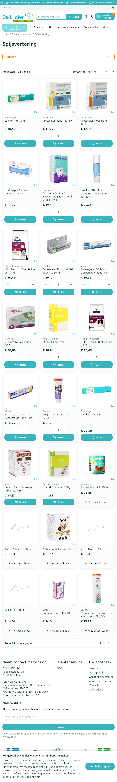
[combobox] (51, 17)
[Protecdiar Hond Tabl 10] (58, 96)
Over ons (94, 668)
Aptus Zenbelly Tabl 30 (18, 549)
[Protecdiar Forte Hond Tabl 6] (96, 96)
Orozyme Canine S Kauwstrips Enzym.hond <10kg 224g (57, 196)
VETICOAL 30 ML (91, 549)
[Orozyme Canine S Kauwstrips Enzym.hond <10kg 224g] (58, 169)
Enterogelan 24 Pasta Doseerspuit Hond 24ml (18, 416)
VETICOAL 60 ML (14, 610)
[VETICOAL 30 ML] (96, 527)
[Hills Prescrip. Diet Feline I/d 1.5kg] (20, 245)
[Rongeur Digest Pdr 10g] (58, 589)
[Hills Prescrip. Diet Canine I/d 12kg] (96, 317)
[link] (96, 643)
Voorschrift (96, 685)
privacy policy (9, 736)
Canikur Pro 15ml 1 (92, 414)
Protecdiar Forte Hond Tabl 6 (94, 122)
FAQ (59, 668)
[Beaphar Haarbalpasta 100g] (58, 390)
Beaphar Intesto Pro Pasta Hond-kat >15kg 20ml (96, 614)
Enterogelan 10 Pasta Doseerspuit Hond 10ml (95, 270)
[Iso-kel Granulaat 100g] (58, 463)
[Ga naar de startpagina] (17, 16)
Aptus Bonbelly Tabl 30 (57, 549)
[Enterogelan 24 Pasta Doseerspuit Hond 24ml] (20, 390)
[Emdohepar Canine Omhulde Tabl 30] (20, 169)
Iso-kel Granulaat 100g (56, 487)
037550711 (20, 681)
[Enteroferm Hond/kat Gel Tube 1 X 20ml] (58, 245)
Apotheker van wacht (102, 681)
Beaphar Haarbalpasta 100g (56, 416)
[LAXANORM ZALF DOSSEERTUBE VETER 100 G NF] (96, 169)
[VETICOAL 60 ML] (20, 589)
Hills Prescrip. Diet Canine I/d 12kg (96, 343)
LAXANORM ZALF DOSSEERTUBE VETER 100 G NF (94, 193)
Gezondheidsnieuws (101, 676)
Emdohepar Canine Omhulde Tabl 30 (15, 191)
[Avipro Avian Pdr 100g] (96, 463)
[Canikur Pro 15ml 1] (96, 390)
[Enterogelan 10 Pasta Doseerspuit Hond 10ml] (96, 245)
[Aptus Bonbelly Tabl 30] (58, 527)
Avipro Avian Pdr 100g (94, 487)
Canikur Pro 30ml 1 (16, 120)
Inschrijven (58, 727)
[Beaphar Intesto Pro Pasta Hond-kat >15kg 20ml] (96, 589)
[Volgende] (112, 643)
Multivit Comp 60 (53, 342)
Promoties (39, 27)
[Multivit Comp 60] (58, 317)
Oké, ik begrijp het (100, 766)
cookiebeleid (32, 777)
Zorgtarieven (97, 689)
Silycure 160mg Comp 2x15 (17, 343)
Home (5, 34)
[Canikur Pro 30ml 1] (20, 96)
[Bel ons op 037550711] (86, 16)
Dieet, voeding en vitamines (64, 27)
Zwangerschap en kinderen (98, 27)
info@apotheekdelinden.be (34, 685)
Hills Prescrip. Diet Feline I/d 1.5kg (19, 270)
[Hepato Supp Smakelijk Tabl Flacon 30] (20, 463)
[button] (58, 57)
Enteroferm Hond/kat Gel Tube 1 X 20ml (58, 270)
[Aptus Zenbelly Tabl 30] (20, 527)
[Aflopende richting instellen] (113, 71)
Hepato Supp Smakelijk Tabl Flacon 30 (18, 488)
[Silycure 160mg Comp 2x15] (20, 317)
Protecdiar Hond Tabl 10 (57, 120)
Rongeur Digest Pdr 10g (57, 613)
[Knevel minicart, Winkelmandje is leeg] (98, 16)
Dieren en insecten (22, 34)
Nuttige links (97, 672)
